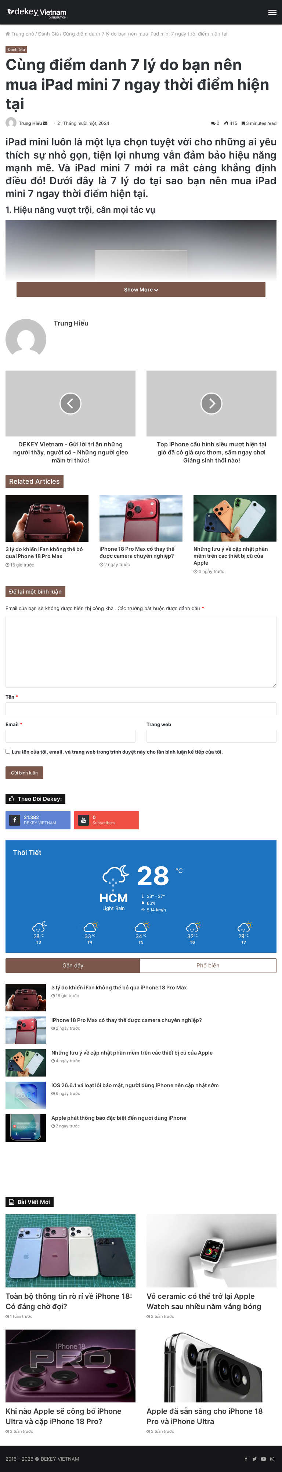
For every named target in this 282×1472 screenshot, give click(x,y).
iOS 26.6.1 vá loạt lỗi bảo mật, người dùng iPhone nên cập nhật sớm (135, 1085)
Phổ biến (208, 965)
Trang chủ (22, 34)
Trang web (159, 724)
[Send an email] (45, 123)
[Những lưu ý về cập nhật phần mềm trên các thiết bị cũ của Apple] (235, 518)
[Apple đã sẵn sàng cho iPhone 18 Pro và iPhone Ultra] (211, 1366)
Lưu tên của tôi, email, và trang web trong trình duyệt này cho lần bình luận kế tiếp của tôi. (117, 752)
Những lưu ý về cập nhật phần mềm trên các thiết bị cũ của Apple (231, 556)
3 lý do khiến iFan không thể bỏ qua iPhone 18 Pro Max (119, 987)
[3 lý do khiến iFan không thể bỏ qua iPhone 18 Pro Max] (47, 518)
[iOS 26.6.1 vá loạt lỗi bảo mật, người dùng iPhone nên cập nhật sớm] (26, 1095)
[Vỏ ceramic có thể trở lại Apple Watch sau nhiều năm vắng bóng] (211, 1250)
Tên (12, 697)
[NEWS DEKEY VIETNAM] (37, 12)
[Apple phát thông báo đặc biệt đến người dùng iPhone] (26, 1128)
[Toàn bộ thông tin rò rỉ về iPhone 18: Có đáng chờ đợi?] (70, 1250)
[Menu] (272, 12)
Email (14, 724)
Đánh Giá (48, 34)
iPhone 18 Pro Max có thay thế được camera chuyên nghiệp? (126, 1020)
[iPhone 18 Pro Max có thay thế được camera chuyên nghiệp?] (141, 518)
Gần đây (72, 965)
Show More (139, 289)
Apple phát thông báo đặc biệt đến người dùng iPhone (118, 1118)
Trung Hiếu (30, 123)
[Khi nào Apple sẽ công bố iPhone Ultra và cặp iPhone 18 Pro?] (70, 1366)
